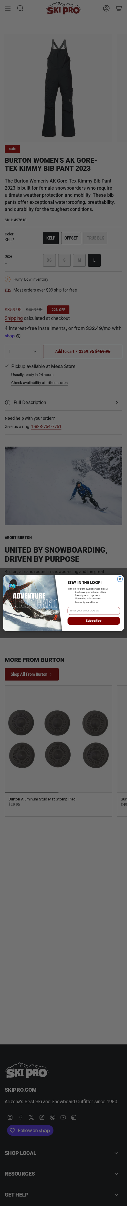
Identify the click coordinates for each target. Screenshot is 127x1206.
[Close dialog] (120, 579)
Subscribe (94, 620)
